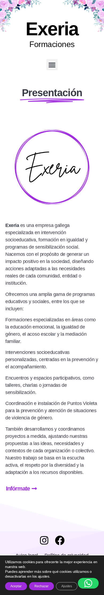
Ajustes (66, 586)
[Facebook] (59, 540)
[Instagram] (44, 540)
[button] (52, 64)
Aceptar (16, 586)
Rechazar (41, 586)
